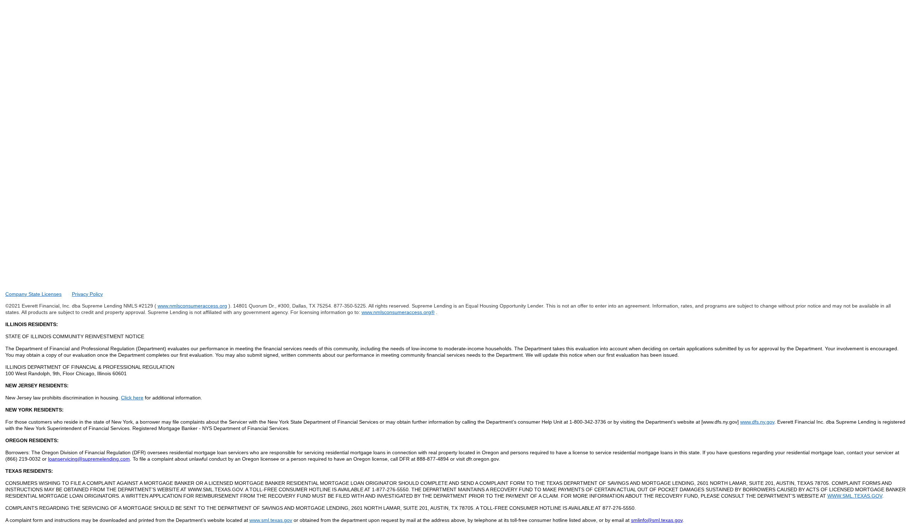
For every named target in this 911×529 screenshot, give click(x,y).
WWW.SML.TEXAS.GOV (854, 496)
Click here (132, 397)
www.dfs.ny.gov (757, 422)
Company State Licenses (33, 294)
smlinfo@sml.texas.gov (657, 520)
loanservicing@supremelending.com (89, 459)
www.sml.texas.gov (270, 520)
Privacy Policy (87, 294)
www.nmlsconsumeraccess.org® (398, 312)
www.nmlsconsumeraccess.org (192, 306)
